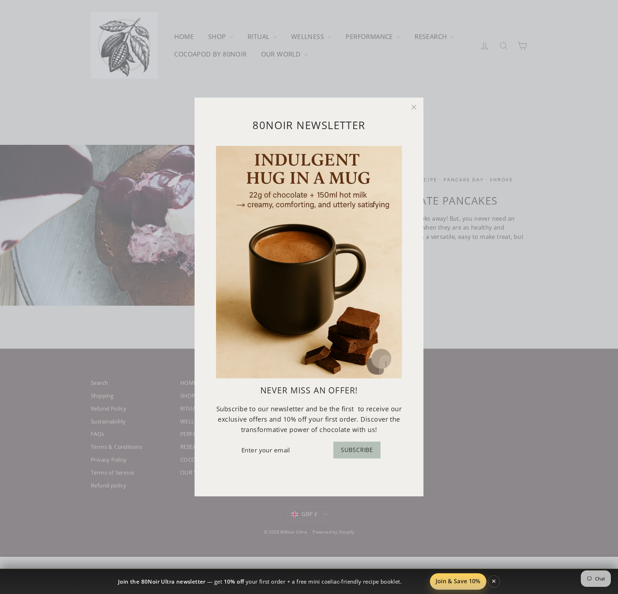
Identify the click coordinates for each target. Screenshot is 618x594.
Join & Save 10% (458, 581)
